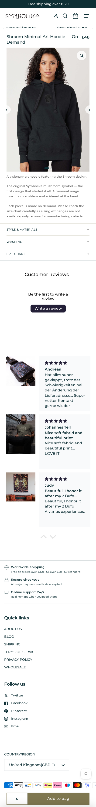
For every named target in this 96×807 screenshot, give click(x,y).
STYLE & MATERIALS (22, 229)
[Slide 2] (51, 168)
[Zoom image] (81, 55)
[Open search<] (65, 16)
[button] (65, 16)
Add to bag (58, 798)
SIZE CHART (16, 254)
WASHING (14, 242)
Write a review (48, 308)
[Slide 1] (46, 168)
